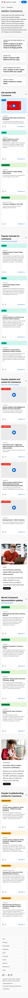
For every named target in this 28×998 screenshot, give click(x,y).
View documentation (7, 603)
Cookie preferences (7, 983)
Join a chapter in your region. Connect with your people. (14, 70)
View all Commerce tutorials (9, 241)
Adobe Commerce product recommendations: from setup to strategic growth (12, 46)
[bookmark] (3, 126)
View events (7, 588)
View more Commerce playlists (10, 385)
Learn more (6, 784)
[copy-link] (5, 126)
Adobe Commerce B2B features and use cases (11, 59)
